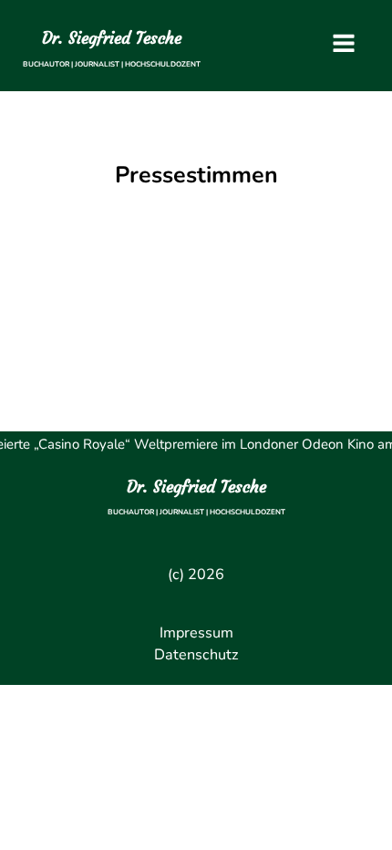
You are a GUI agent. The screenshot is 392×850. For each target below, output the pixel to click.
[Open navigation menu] (343, 45)
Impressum (196, 633)
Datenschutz (196, 655)
